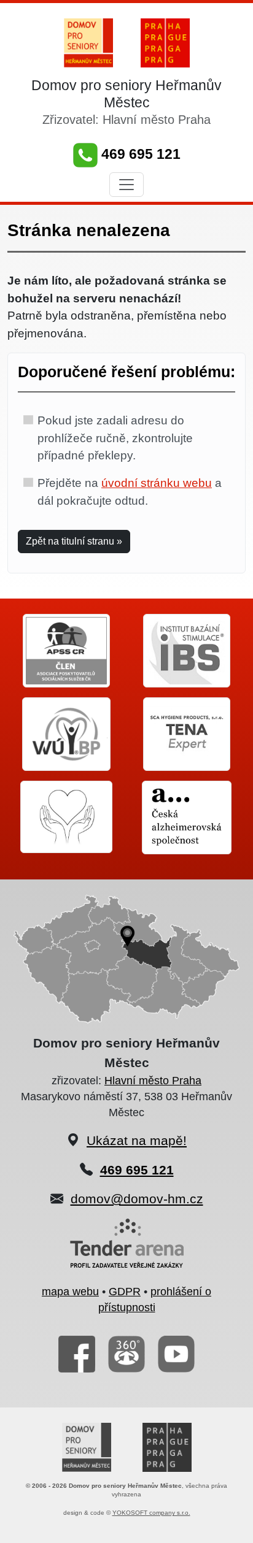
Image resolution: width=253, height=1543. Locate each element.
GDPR (125, 1291)
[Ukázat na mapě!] (126, 958)
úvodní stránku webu (156, 483)
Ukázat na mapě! (137, 1140)
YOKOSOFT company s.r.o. (151, 1512)
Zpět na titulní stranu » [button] (74, 541)
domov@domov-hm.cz (137, 1199)
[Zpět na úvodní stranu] (88, 42)
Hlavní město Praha (152, 1080)
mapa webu (70, 1291)
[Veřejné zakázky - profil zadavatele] (127, 1250)
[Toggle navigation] (126, 184)
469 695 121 (139, 154)
